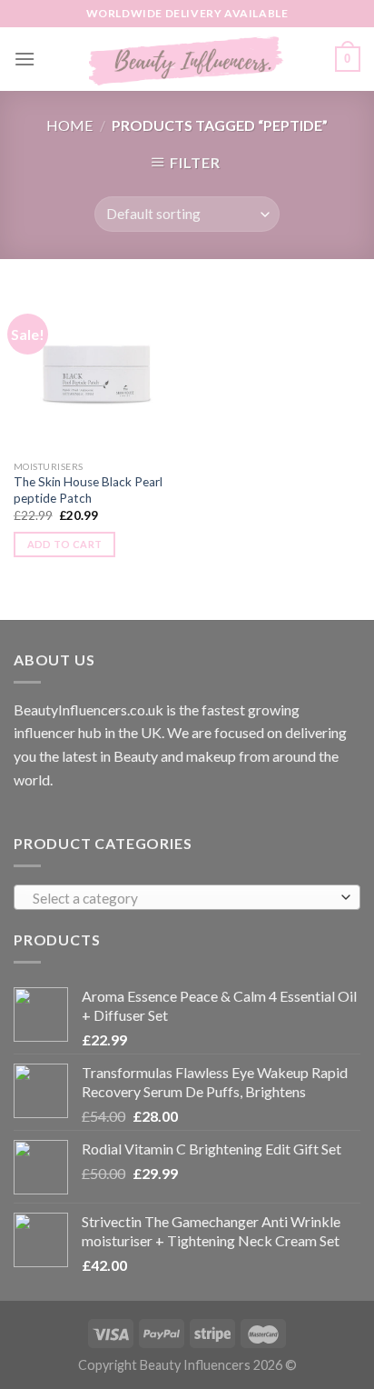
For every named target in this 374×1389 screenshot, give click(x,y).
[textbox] (182, 898)
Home (69, 125)
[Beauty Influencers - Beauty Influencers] (187, 59)
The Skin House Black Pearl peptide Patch (88, 490)
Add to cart (65, 544)
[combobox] (187, 897)
